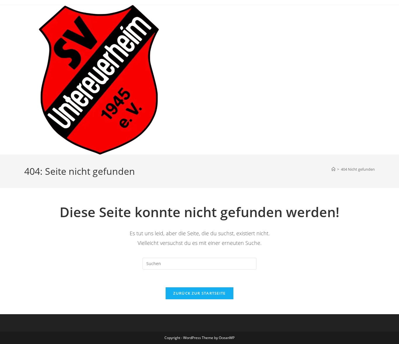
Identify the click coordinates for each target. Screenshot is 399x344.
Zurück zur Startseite (199, 293)
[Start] (333, 169)
